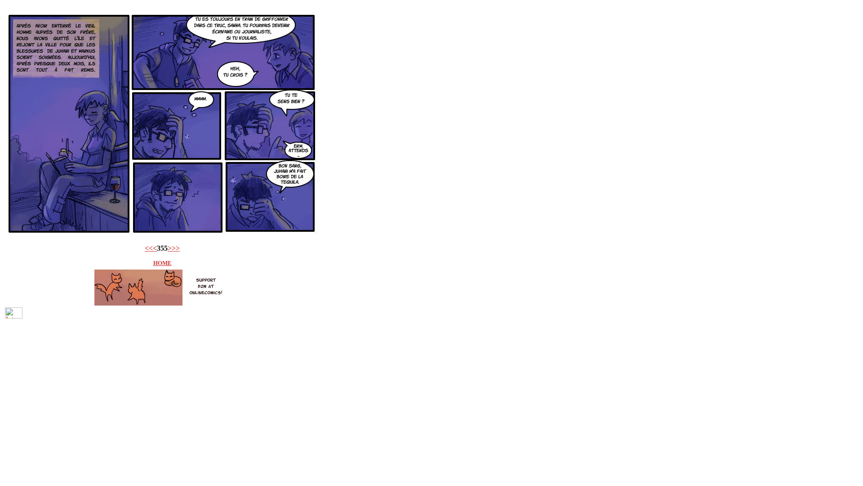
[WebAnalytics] (13, 316)
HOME (162, 263)
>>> (174, 248)
